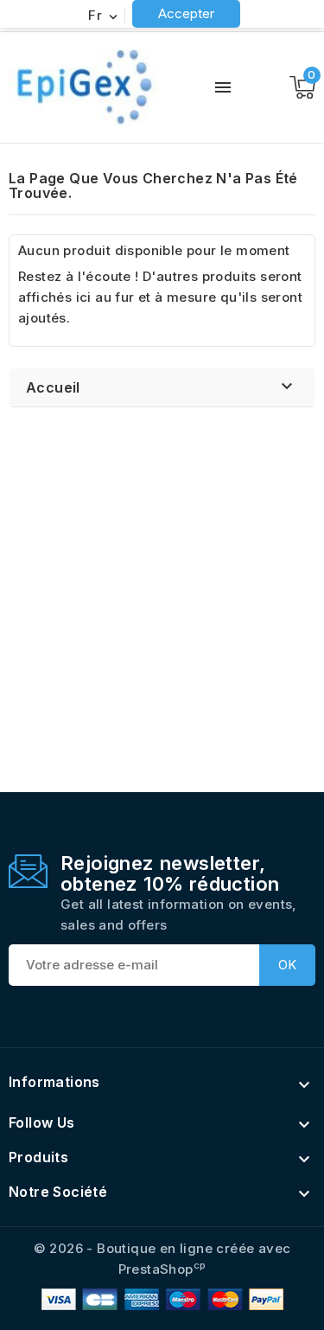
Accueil (53, 387)
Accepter (186, 13)
